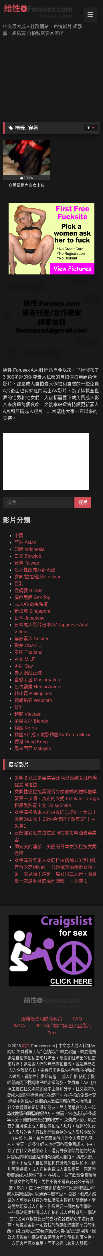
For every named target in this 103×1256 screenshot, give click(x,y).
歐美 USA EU (28, 645)
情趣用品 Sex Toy (32, 597)
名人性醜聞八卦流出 (35, 569)
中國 (18, 535)
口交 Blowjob (27, 556)
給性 (26, 1045)
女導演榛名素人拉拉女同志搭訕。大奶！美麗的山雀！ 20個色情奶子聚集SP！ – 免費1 (55, 819)
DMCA (18, 1025)
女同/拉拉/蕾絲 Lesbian (38, 576)
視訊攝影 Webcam (33, 700)
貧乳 (18, 707)
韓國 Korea (25, 727)
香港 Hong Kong (31, 741)
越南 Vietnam (27, 714)
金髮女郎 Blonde (31, 721)
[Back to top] (85, 1239)
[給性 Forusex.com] (42, 12)
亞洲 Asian (25, 542)
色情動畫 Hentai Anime (37, 686)
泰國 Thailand (28, 652)
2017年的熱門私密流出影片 (63, 1025)
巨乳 (18, 583)
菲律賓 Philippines (33, 693)
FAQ (77, 1018)
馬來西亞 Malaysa (32, 748)
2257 (51, 1032)
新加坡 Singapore (32, 611)
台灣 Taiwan (26, 563)
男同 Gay (23, 666)
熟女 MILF (24, 659)
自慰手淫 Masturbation (37, 679)
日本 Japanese (29, 618)
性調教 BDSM (28, 590)
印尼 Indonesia (29, 549)
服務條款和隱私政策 (41, 1018)
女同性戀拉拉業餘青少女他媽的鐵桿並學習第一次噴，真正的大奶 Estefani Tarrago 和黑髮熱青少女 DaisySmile (56, 798)
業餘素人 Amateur (32, 638)
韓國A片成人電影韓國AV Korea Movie (53, 734)
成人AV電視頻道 (31, 604)
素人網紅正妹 (28, 672)
